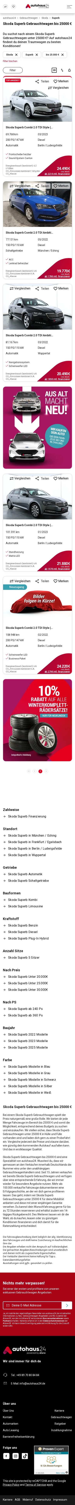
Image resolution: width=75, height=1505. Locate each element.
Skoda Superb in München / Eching (32, 835)
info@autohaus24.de (32, 1383)
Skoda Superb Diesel (23, 932)
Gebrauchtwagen (61, 1417)
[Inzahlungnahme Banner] (37, 427)
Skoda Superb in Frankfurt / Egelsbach (35, 842)
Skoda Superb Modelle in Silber (30, 1086)
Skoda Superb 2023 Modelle (28, 1041)
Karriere (59, 1410)
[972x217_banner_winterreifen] (37, 720)
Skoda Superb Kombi (22, 900)
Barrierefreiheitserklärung (18, 1436)
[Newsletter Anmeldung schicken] (67, 1305)
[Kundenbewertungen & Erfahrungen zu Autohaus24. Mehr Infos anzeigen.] (51, 1459)
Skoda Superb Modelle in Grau (29, 1073)
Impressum (60, 1499)
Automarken (10, 1423)
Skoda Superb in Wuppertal (27, 855)
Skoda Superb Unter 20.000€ (28, 977)
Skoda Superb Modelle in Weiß (29, 1092)
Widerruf (27, 1499)
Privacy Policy (11, 1484)
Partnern (7, 1321)
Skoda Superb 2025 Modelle (28, 1047)
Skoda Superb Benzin (23, 925)
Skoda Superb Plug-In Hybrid (28, 938)
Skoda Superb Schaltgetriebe (28, 880)
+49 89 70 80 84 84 (27, 1375)
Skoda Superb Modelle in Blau (29, 1066)
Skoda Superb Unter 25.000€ (28, 983)
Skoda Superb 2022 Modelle (28, 1034)
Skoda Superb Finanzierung (27, 816)
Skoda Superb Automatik (25, 874)
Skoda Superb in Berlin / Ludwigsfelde (35, 848)
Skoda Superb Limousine (25, 906)
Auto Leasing (11, 1430)
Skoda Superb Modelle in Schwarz (32, 1079)
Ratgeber (60, 1423)
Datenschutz (43, 1499)
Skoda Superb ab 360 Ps (25, 1015)
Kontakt (7, 1417)
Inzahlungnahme (61, 1430)
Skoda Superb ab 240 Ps (25, 1009)
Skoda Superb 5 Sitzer (23, 957)
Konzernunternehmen (53, 1318)
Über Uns (8, 1410)
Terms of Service (35, 1484)
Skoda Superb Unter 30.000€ (28, 990)
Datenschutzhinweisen (53, 1321)
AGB (17, 1499)
